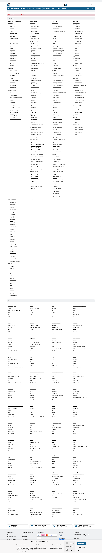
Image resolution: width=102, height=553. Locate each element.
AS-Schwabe (75, 316)
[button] (83, 5)
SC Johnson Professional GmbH (57, 476)
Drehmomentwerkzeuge (57, 34)
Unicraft (9, 499)
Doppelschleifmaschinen (57, 127)
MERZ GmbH (54, 433)
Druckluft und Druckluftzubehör (59, 164)
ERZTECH (75, 357)
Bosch (74, 333)
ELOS (74, 355)
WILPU (74, 512)
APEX (9, 316)
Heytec (9, 387)
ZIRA (31, 516)
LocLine (74, 423)
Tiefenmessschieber (35, 33)
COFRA (74, 340)
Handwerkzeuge (55, 23)
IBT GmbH (10, 395)
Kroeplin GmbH (11, 416)
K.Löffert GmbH (33, 404)
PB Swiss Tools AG (33, 455)
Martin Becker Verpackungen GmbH (36, 431)
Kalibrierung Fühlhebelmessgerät (37, 152)
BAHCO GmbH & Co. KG (56, 323)
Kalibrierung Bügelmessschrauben (37, 144)
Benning (31, 329)
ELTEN (9, 357)
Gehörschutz (75, 78)
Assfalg (31, 318)
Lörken (9, 425)
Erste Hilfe (75, 65)
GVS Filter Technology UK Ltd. (13, 376)
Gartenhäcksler (56, 189)
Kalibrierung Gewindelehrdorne (37, 154)
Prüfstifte (33, 70)
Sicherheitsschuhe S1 (79, 127)
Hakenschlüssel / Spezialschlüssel (59, 51)
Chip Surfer (12, 63)
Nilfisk (31, 444)
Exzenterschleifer (56, 115)
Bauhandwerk (55, 65)
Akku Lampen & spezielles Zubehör (59, 92)
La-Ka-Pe (53, 418)
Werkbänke (12, 207)
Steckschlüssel (56, 28)
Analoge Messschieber (35, 24)
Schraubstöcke (12, 82)
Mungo (53, 442)
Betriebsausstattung (12, 269)
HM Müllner (10, 389)
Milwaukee (55, 72)
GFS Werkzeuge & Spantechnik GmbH (37, 372)
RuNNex (31, 474)
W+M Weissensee (76, 503)
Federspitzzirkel (34, 102)
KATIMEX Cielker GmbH (12, 408)
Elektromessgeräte (34, 176)
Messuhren (33, 50)
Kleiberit (10, 412)
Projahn (74, 463)
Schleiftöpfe (12, 100)
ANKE (31, 314)
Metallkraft (54, 435)
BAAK (9, 323)
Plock (74, 459)
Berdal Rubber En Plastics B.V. (57, 329)
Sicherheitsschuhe (76, 124)
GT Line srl (54, 374)
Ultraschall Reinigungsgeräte (15, 261)
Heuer (53, 384)
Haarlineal (33, 82)
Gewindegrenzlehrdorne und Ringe (37, 63)
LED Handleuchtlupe (35, 120)
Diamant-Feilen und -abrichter (15, 119)
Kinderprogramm (76, 115)
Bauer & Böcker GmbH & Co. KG (79, 325)
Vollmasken (77, 55)
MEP (31, 433)
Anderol (9, 314)
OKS (52, 448)
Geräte (76, 50)
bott (9, 335)
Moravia (74, 440)
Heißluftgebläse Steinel (57, 122)
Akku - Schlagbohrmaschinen (58, 80)
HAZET (9, 380)
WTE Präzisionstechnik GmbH (35, 514)
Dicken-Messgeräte (35, 174)
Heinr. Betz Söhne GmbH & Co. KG (14, 382)
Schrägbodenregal (13, 226)
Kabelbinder (12, 278)
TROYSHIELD (75, 495)
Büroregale (12, 229)
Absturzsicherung (76, 23)
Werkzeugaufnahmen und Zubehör (16, 72)
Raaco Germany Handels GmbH (36, 467)
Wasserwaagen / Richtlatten (36, 186)
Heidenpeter (75, 380)
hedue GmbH (54, 380)
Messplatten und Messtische (35, 127)
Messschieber (32, 23)
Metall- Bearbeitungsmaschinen (59, 168)
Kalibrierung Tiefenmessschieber (37, 169)
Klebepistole (55, 124)
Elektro (11, 273)
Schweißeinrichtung (13, 214)
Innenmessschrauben (35, 39)
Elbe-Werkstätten (76, 352)
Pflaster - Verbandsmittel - (80, 72)
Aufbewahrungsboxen (77, 56)
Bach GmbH (32, 323)
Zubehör (76, 77)
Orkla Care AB (32, 450)
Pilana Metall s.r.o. (11, 459)
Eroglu (53, 357)
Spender (76, 114)
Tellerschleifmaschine (57, 176)
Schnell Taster (34, 53)
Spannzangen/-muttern (14, 75)
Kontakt (8, 534)
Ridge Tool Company (34, 469)
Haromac (53, 378)
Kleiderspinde (12, 236)
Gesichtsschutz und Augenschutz (79, 85)
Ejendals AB (32, 352)
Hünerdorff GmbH (55, 393)
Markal (74, 429)
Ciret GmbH (54, 340)
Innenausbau (55, 149)
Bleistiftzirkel (33, 98)
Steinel (31, 489)
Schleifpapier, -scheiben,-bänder (16, 98)
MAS (74, 431)
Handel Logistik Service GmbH (79, 376)
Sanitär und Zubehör (57, 68)
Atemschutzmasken (78, 46)
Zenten (9, 516)
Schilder (11, 248)
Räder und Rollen (13, 253)
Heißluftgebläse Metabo (57, 119)
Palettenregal (12, 231)
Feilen (11, 92)
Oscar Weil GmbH (76, 450)
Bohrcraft (31, 333)
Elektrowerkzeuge (55, 70)
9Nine (53, 304)
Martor (53, 431)
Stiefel (76, 134)
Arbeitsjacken (77, 28)
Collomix (10, 342)
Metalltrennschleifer (57, 109)
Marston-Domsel (11, 431)
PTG (52, 465)
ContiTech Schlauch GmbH (57, 342)
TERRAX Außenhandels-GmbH (14, 495)
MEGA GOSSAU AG (11, 433)
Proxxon (31, 465)
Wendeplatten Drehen (14, 45)
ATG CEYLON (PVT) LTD (77, 318)
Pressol (9, 463)
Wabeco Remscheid (33, 506)
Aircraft (9, 308)
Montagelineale (34, 83)
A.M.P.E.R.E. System (12, 306)
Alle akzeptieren (81, 543)
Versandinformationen (11, 537)
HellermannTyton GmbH (77, 382)
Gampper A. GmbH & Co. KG (35, 367)
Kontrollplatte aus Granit (35, 130)
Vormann (10, 503)
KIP (30, 410)
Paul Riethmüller (11, 455)
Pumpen (54, 147)
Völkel (74, 501)
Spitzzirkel (33, 109)
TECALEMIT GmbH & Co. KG (57, 493)
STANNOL (75, 486)
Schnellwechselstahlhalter (15, 80)
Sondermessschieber (35, 31)
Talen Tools (10, 493)
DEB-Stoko (54, 344)
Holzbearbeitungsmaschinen (58, 137)
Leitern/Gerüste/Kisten (14, 249)
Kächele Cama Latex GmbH (78, 404)
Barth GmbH (54, 325)
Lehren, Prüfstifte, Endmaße (35, 56)
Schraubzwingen (13, 87)
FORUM (31, 365)
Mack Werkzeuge (76, 427)
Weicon (31, 508)
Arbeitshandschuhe (78, 88)
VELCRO (31, 501)
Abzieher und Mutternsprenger (58, 50)
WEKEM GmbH (76, 508)
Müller (9, 442)
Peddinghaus (54, 455)
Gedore (54, 63)
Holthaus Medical (33, 389)
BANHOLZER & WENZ (34, 325)
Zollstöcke (33, 188)
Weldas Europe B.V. (11, 510)
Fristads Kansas (76, 365)
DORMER (10, 346)
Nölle (74, 444)
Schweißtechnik (56, 169)
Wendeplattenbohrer (13, 55)
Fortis (9, 365)
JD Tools (53, 399)
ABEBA (31, 306)
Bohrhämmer (55, 105)
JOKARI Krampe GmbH (34, 401)
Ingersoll (75, 395)
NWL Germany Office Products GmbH (80, 446)
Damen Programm (76, 58)
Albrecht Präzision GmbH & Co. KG (14, 310)
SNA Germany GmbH (55, 482)
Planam (31, 459)
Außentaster (33, 97)
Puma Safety (75, 465)
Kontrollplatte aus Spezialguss (37, 132)
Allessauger (55, 125)
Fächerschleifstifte (13, 95)
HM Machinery (76, 387)
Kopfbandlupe (34, 119)
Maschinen (54, 154)
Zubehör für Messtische (35, 137)
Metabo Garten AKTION (57, 196)
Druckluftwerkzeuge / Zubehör (58, 130)
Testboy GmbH (32, 495)
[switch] (67, 543)
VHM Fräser (12, 41)
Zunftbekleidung (78, 43)
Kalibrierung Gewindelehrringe (37, 156)
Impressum (24, 534)
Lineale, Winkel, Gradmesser (35, 77)
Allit (52, 310)
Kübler (74, 416)
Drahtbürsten (12, 102)
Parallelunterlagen (34, 68)
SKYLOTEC (32, 482)
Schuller (53, 480)
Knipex (31, 414)
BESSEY (74, 329)
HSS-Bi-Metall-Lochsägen (14, 109)
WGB (74, 510)
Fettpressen (12, 276)
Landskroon (75, 418)
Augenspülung (77, 66)
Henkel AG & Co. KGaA (34, 384)
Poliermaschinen (56, 156)
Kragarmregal (12, 232)
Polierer (54, 117)
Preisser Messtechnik (77, 461)
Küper (31, 418)
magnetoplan (10, 429)
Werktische (12, 206)
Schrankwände (12, 204)
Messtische (33, 136)
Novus (9, 446)
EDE (30, 350)
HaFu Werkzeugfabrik (34, 376)
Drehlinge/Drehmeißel (14, 56)
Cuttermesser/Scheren (57, 39)
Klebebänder (12, 268)
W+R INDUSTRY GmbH (12, 506)
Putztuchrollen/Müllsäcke (14, 286)
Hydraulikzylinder (13, 259)
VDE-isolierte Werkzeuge (57, 53)
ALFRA (31, 310)
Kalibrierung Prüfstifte (35, 168)
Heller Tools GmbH (55, 382)
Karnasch (75, 406)
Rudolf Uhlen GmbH (12, 474)
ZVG (52, 516)
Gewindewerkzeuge (13, 33)
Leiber (74, 420)
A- (86, 1)
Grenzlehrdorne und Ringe (36, 66)
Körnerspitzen (12, 77)
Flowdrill (53, 363)
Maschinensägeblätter (14, 112)
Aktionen (53, 194)
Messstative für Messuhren (36, 48)
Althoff (31, 312)
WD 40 (9, 508)
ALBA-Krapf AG (54, 308)
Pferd (31, 457)
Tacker (54, 43)
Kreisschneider (12, 53)
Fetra (31, 361)
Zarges (53, 514)
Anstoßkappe (77, 119)
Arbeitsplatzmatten (13, 244)
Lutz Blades (10, 427)
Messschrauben (33, 36)
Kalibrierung (32, 142)
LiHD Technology (56, 152)
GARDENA (53, 367)
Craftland (10, 344)
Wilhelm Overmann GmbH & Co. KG (36, 512)
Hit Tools (31, 387)
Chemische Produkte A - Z (14, 264)
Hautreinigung (77, 109)
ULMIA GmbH (54, 497)
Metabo (31, 435)
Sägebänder (12, 104)
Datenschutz (24, 536)
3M (8, 304)
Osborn (53, 450)
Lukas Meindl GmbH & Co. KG (78, 425)
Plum (9, 461)
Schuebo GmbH (33, 480)
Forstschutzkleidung (78, 33)
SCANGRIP (75, 476)
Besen (11, 271)
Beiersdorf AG (76, 327)
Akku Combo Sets (56, 88)
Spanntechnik (10, 68)
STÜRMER (53, 491)
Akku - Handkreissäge (57, 93)
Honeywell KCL (54, 391)
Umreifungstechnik (13, 295)
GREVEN (10, 374)
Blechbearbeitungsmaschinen (58, 179)
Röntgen (53, 472)
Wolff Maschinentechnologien (13, 514)
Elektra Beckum (11, 355)
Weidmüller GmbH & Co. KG (57, 508)
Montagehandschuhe (78, 95)
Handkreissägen (56, 110)
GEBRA (9, 369)
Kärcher (53, 406)
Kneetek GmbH (11, 414)
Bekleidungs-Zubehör (79, 29)
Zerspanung (10, 23)
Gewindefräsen (12, 50)
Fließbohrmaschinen (57, 173)
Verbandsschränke (78, 75)
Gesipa (9, 372)
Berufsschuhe (77, 125)
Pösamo (53, 461)
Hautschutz (77, 107)
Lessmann (10, 423)
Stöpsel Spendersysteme (79, 83)
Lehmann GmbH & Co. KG (56, 420)
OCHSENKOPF (11, 448)
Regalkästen (12, 251)
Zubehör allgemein (13, 212)
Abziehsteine (12, 117)
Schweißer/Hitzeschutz (79, 98)
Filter (76, 48)
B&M (52, 321)
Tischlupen (33, 125)
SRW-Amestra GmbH (77, 484)
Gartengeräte (55, 100)
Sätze (32, 51)
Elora (53, 355)
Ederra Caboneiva (55, 350)
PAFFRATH (10, 452)
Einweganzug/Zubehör (79, 31)
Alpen (74, 310)
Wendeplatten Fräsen (14, 43)
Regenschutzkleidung (79, 38)
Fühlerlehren (33, 60)
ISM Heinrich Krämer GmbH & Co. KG (80, 397)
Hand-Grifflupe (34, 117)
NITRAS (53, 444)
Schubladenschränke (13, 209)
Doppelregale (12, 216)
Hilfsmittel (77, 70)
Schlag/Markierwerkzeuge (58, 48)
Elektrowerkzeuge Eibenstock (35, 355)
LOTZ (31, 425)
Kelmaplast (32, 408)
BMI (52, 331)
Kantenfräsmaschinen (57, 132)
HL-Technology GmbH (56, 387)
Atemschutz (75, 45)
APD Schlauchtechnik (77, 314)
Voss (31, 503)
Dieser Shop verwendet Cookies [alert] (39, 542)
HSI (9, 393)
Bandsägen (55, 178)
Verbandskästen (78, 73)
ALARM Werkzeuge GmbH (34, 308)
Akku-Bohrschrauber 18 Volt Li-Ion (59, 77)
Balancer (54, 120)
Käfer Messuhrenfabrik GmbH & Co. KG (15, 406)
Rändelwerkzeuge (13, 58)
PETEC (74, 455)
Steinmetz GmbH (55, 489)
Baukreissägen (55, 186)
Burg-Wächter (32, 338)
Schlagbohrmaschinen (57, 102)
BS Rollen (10, 338)
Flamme (74, 361)
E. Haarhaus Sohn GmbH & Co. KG (58, 348)
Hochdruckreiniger (56, 142)
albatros (74, 308)
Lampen (11, 281)
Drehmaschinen (56, 162)
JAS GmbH (32, 399)
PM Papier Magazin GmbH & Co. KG (36, 461)
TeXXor (53, 495)
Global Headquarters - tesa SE (57, 372)
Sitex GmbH (10, 482)
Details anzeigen (81, 550)
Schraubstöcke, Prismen (34, 139)
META (9, 435)
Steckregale (12, 217)
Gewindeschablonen (35, 65)
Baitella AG (75, 323)
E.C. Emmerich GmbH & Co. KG (79, 348)
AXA (31, 321)
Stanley (53, 486)
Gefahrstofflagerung (13, 256)
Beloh (9, 329)
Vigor (54, 60)
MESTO (74, 433)
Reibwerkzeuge (12, 36)
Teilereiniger (12, 293)
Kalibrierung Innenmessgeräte (37, 162)
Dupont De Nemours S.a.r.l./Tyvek (79, 346)
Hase (74, 378)
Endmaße (33, 58)
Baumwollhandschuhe (79, 90)
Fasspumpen (12, 275)
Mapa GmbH (54, 429)
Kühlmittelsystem (13, 280)
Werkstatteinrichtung (57, 55)
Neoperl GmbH (11, 444)
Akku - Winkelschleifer (57, 98)
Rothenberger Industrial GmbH (79, 472)
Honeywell (32, 391)
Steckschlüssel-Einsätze (57, 26)
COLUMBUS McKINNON (34, 342)
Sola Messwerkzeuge (12, 484)
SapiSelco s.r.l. (32, 476)
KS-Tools (53, 416)
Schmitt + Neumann (55, 478)
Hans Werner (10, 378)
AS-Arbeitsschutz (55, 316)
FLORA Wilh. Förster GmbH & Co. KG (15, 363)
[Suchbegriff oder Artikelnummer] (65, 5)
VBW (9, 501)
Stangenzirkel (33, 110)
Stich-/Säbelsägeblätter (14, 110)
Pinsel (11, 285)
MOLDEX (31, 440)
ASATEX (9, 318)
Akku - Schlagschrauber (57, 82)
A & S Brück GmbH (76, 304)
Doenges (75, 344)
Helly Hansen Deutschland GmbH (14, 384)
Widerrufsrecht (25, 539)
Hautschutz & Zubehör (77, 105)
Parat (53, 452)
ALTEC (9, 312)
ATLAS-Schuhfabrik (11, 321)
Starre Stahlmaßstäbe (35, 87)
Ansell (53, 314)
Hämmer (54, 38)
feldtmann (75, 359)
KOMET (53, 414)
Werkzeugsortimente (57, 56)
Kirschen (53, 410)
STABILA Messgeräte (12, 486)
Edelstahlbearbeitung (57, 141)
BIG (30, 331)
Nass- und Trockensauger (57, 144)
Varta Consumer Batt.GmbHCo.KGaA (80, 499)
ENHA (31, 357)
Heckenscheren (56, 193)
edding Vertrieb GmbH (12, 350)
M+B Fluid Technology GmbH (57, 427)
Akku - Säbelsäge (56, 95)
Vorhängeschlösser (56, 61)
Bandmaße (33, 173)
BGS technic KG (11, 331)
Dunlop (53, 346)
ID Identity (32, 395)
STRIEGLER (32, 491)
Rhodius (9, 469)
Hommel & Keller (11, 391)
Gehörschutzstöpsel (78, 82)
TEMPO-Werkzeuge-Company (78, 493)
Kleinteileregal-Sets (13, 224)
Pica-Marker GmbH (55, 457)
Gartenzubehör (56, 191)
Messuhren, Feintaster (34, 41)
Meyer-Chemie (33, 438)
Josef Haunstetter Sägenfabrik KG (58, 401)
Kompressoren (55, 129)
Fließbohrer (12, 29)
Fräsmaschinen (56, 161)
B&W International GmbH (78, 321)
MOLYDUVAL (54, 440)
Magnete (11, 83)
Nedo (74, 442)
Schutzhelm (77, 120)
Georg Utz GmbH (76, 369)
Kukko (9, 418)
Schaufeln (11, 288)
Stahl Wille (32, 486)
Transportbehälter (13, 254)
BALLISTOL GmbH (11, 325)
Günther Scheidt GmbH (77, 374)
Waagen (32, 184)
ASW (52, 318)
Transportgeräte (13, 239)
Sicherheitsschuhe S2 (79, 130)
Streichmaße (33, 112)
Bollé (53, 333)
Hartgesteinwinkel (34, 129)
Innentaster (33, 105)
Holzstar (74, 389)
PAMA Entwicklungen (34, 452)
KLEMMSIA (32, 412)
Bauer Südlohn (11, 327)
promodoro (10, 465)
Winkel (32, 90)
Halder (53, 376)
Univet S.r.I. (54, 499)
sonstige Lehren (34, 73)
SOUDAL (31, 484)
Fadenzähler (33, 115)
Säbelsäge (55, 112)
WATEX (74, 506)
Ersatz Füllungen (78, 68)
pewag (9, 457)
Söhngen (75, 482)
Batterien (54, 58)
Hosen (76, 60)
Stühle (11, 234)
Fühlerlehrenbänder (35, 61)
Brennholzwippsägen (57, 188)
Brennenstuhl (32, 335)
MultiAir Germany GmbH (34, 442)
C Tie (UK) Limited (76, 338)
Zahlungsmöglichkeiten (11, 536)
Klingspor (53, 412)
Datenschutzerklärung (78, 535)
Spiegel (11, 237)
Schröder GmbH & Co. (77, 478)
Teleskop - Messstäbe (35, 183)
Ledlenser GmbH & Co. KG (35, 420)
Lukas (53, 425)
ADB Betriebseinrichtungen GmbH (79, 306)
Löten (11, 283)
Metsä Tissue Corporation (13, 438)
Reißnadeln (33, 107)
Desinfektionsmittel (78, 112)
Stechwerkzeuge (13, 51)
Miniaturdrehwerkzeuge (14, 46)
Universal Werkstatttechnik (58, 171)
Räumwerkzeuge (13, 60)
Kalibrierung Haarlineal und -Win (37, 159)
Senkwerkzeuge (13, 34)
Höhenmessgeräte (34, 104)
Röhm (31, 472)
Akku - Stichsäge (56, 97)
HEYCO (74, 384)
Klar (74, 410)
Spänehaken (12, 66)
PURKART (10, 467)
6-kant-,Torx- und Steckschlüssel (59, 31)
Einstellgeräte (32, 141)
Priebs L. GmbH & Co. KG (34, 463)
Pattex (74, 452)
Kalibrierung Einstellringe (36, 147)
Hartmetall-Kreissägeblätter (15, 107)
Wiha (9, 512)
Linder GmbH (32, 423)
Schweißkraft (75, 480)
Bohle (9, 333)
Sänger (9, 476)
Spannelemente (13, 85)
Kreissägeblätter (13, 105)
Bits (53, 33)
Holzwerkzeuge (56, 66)
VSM (52, 503)
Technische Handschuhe (79, 100)
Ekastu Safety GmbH (55, 352)
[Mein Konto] (86, 5)
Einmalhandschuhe (78, 93)
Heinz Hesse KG (33, 382)
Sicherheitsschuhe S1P (79, 129)
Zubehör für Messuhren (35, 55)
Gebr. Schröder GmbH (77, 367)
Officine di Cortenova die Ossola (36, 448)
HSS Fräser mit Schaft (14, 39)
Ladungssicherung (13, 88)
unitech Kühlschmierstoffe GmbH (36, 499)
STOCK (74, 489)
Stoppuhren (33, 181)
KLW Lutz (75, 412)
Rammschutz (12, 241)
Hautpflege (77, 110)
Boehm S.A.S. (75, 331)
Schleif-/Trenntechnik (12, 90)
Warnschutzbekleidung (79, 41)
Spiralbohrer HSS (13, 24)
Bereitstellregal (12, 219)
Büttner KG (54, 338)
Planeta (53, 459)
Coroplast (75, 342)
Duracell (9, 348)
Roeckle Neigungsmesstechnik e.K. (79, 469)
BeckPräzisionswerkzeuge (35, 327)
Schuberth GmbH (11, 480)
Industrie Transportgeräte (14, 258)
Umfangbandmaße (34, 88)
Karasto (31, 406)
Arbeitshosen (77, 26)
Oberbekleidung (78, 36)
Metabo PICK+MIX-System (58, 85)
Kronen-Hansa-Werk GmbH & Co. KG (37, 416)
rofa (9, 472)
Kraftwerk (75, 414)
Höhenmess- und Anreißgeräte (35, 93)
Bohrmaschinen (56, 104)
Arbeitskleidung (76, 24)
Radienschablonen (34, 72)
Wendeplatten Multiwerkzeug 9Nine (16, 61)
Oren (9, 450)
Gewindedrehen (13, 48)
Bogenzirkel (33, 100)
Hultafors (31, 393)
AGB (23, 537)
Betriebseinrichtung (12, 200)
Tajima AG (75, 491)
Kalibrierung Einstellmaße (36, 146)
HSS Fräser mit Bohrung (14, 38)
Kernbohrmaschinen (57, 134)
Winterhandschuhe (78, 102)
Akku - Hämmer (56, 83)
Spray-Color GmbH (55, 484)
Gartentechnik (54, 183)
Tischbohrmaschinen (57, 157)
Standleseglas (34, 122)
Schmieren (12, 290)
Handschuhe (75, 87)
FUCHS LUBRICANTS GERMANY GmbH (15, 367)
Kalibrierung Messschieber (36, 164)
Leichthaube (77, 53)
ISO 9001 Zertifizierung (11, 539)
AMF (74, 312)
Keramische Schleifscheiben (15, 115)
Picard (74, 457)
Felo (9, 361)
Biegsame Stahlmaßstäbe (36, 80)
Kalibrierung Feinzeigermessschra (37, 151)
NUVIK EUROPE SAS (55, 446)
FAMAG (31, 359)
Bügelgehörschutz (78, 80)
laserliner (10, 420)
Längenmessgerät (34, 178)
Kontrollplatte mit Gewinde (36, 134)
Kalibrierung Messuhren (35, 166)
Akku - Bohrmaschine (57, 78)
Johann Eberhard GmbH (12, 401)
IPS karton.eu (32, 397)
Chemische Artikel (11, 263)
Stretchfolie (12, 291)
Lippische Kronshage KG (56, 423)
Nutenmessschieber (35, 29)
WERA (31, 510)
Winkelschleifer (56, 73)
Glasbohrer (12, 31)
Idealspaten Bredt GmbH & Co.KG (58, 395)
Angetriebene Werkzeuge (14, 73)
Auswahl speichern (81, 547)
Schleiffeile (55, 136)
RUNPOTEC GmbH (55, 474)
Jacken (76, 61)
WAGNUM (53, 506)
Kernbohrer (12, 65)
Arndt (31, 316)
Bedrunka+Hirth (13, 202)
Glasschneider (55, 46)
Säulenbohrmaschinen (57, 159)
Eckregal (11, 221)
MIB (52, 438)
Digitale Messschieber (35, 26)
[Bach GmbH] (8, 5)
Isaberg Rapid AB (55, 397)
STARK (9, 489)
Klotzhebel (55, 45)
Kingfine (9, 410)
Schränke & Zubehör (13, 211)
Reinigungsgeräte (56, 146)
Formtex (74, 363)
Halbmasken (77, 51)
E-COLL (31, 348)
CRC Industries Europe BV (35, 344)
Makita (31, 429)
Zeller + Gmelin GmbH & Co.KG (79, 514)
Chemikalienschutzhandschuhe (80, 92)
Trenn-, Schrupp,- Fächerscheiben (16, 97)
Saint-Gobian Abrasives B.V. (78, 474)
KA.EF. (53, 404)
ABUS (53, 306)
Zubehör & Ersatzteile (57, 151)
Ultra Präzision (76, 497)
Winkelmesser (34, 92)
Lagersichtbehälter (13, 246)
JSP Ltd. (74, 401)
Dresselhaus (32, 346)
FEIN (53, 359)
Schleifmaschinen (56, 174)
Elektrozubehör (56, 24)
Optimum (75, 448)
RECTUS (53, 467)
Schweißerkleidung (78, 39)
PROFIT (53, 463)
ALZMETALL (54, 312)
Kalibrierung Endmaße (35, 149)
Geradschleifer (56, 107)
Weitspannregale (13, 227)
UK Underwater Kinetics (34, 497)
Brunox (74, 335)
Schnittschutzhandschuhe (79, 97)
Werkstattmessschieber (35, 34)
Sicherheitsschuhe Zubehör (80, 136)
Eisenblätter (10, 352)
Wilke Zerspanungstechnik (56, 512)
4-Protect (32, 304)
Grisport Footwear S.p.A (34, 374)
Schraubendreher (56, 29)
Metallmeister (76, 435)
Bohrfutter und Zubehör (14, 70)
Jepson (74, 399)
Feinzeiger (33, 43)
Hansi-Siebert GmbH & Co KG (35, 378)
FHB (52, 361)
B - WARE (31, 199)
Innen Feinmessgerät (35, 46)
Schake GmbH (11, 478)
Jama (9, 399)
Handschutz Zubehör (78, 104)
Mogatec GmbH (11, 440)
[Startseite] (8, 8)
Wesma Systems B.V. (55, 510)
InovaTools (10, 397)
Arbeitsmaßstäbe (34, 78)
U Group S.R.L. (11, 497)
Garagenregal (12, 222)
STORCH (10, 491)
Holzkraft (53, 389)
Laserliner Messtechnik (35, 179)
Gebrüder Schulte (33, 369)
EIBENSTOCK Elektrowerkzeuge (59, 139)
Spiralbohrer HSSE (13, 26)
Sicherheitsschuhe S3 (79, 132)
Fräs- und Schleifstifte (14, 93)
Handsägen (12, 114)
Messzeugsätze (34, 28)
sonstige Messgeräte (34, 171)
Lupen (31, 114)
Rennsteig (75, 467)
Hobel (54, 114)
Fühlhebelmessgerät (35, 45)
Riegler (53, 469)
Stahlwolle (12, 120)
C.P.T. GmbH (10, 340)
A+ (84, 1)
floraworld (32, 363)
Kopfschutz (75, 117)
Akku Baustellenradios (57, 87)
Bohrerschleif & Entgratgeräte (58, 181)
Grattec (74, 372)
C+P (30, 340)
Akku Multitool (55, 90)
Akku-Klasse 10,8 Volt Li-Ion (58, 75)
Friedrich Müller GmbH (56, 365)
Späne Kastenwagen (13, 243)
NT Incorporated (33, 446)
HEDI (31, 380)
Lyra (30, 427)
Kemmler (53, 408)
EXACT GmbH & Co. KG (12, 359)
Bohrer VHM (12, 28)
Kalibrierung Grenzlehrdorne (36, 157)
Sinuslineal (33, 85)
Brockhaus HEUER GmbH (56, 335)
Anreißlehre (33, 95)
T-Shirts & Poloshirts (78, 63)
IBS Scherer (75, 393)
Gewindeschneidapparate (14, 78)
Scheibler (32, 478)
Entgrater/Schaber (56, 41)
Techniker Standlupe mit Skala (36, 124)
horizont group (76, 391)
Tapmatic (31, 493)
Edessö (74, 350)
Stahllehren (33, 75)
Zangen (54, 36)
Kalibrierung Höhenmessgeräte (37, 161)
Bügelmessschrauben (35, 38)
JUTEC (9, 404)
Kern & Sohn (75, 408)
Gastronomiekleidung (79, 34)
